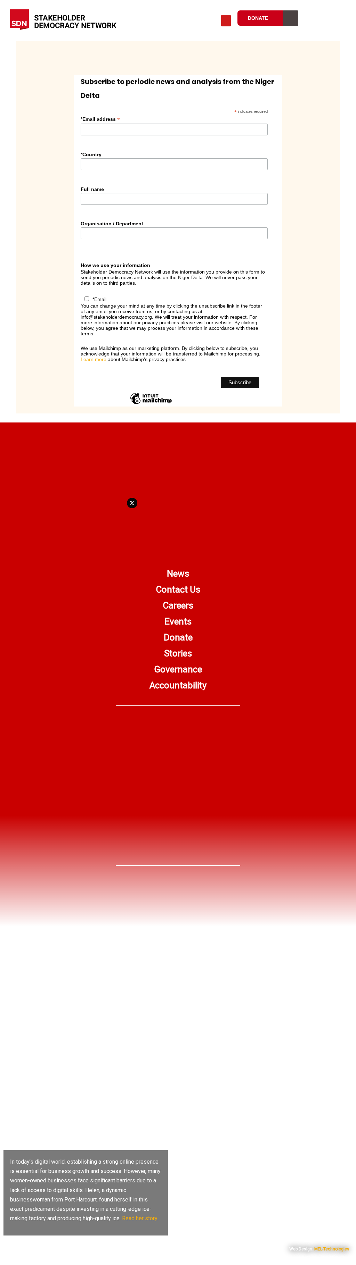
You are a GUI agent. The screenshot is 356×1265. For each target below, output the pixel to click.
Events (178, 621)
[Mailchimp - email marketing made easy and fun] (151, 404)
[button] (226, 20)
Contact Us (178, 589)
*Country (91, 154)
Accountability (178, 685)
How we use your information (115, 265)
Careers (178, 605)
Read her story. (140, 1218)
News (178, 573)
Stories (178, 653)
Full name (92, 189)
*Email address (100, 119)
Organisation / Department (112, 223)
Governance (178, 669)
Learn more (93, 359)
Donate (178, 637)
